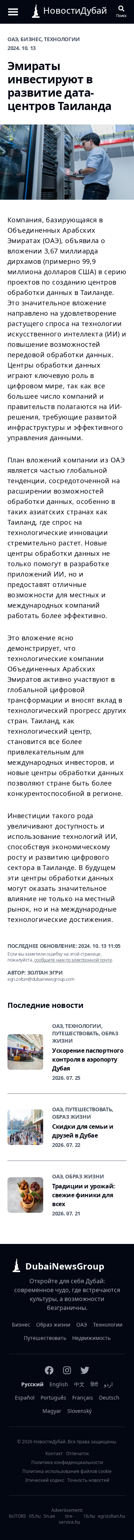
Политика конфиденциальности (67, 1463)
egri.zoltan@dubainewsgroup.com (40, 979)
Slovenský (79, 1410)
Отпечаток (77, 1454)
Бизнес (21, 1324)
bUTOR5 (17, 1516)
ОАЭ (81, 1324)
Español (25, 1397)
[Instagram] (67, 1370)
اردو (108, 1384)
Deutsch (109, 1397)
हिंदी (94, 1384)
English (59, 1384)
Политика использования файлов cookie (67, 1471)
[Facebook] (49, 1370)
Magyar (51, 1410)
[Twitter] (84, 1370)
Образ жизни (53, 1324)
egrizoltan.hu (111, 1516)
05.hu (35, 1516)
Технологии (107, 1324)
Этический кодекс (44, 1480)
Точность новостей (88, 1480)
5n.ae (49, 1516)
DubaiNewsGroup (64, 1266)
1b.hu (89, 1516)
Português (53, 1397)
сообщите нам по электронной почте (73, 960)
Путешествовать (45, 1337)
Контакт (54, 1454)
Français (82, 1397)
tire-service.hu (69, 1519)
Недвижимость (91, 1337)
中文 (79, 1384)
